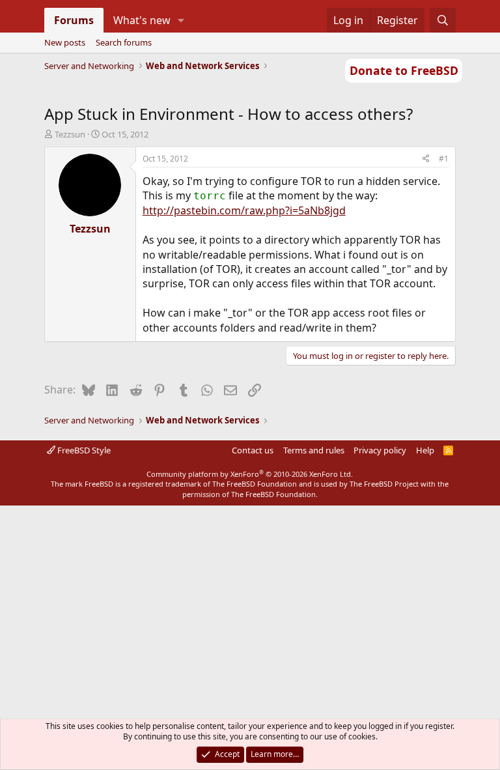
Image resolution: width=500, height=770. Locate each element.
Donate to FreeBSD (404, 70)
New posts (64, 42)
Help (425, 450)
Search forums (124, 42)
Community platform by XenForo (249, 474)
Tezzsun (70, 134)
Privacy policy (380, 450)
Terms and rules (313, 450)
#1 (444, 158)
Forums (74, 20)
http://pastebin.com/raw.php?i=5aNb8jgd (244, 210)
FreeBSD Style (83, 450)
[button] (180, 20)
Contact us (252, 450)
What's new (142, 20)
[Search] (443, 20)
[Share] (425, 159)
